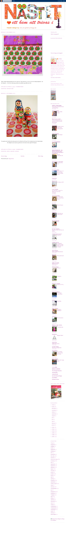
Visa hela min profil (56, 77)
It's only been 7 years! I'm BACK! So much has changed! (57, 191)
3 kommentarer (19, 149)
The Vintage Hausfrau (57, 370)
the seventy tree (55, 220)
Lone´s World (55, 189)
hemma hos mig (54, 459)
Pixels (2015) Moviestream (57, 251)
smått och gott (54, 483)
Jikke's (53, 275)
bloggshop (53, 444)
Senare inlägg (4, 156)
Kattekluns (54, 334)
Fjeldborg (54, 212)
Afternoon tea (55, 264)
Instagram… (59, 276)
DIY (51, 452)
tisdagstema (53, 491)
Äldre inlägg (40, 156)
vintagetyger (10, 88)
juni (52, 419)
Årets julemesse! (60, 255)
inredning (53, 460)
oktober (53, 412)
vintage (17, 151)
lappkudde (53, 464)
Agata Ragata (55, 250)
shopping (52, 480)
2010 (53, 431)
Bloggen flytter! (60, 335)
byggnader (53, 449)
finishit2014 (53, 454)
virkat (52, 511)
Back (58, 221)
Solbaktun (54, 316)
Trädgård (52, 494)
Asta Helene (54, 350)
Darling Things (55, 266)
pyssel (52, 475)
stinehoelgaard (55, 110)
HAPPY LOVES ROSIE (56, 105)
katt (51, 462)
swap (52, 485)
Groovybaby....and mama (57, 161)
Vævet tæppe (59, 134)
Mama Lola (54, 181)
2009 (53, 432)
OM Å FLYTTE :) (60, 284)
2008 (53, 434)
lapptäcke (53, 467)
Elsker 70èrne (55, 358)
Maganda (54, 254)
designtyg (53, 451)
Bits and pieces (60, 317)
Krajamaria (54, 178)
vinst (52, 503)
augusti (53, 415)
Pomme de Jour (55, 379)
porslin (52, 472)
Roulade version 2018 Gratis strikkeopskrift (60, 127)
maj (53, 421)
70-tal (52, 443)
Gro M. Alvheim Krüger (57, 375)
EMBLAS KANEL (55, 262)
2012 (53, 427)
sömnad (52, 486)
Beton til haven (60, 205)
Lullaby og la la (55, 242)
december (54, 408)
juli (52, 417)
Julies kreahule (55, 133)
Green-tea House (55, 291)
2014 (53, 404)
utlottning (52, 499)
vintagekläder (53, 506)
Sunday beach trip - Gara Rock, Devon (60, 198)
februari (53, 423)
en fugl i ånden (55, 346)
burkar (52, 447)
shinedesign (55, 372)
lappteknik (53, 465)
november (54, 410)
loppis (8, 151)
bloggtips (52, 446)
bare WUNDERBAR (56, 141)
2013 (53, 406)
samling (12, 151)
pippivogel (54, 342)
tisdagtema (53, 493)
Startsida (22, 156)
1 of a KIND (54, 367)
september (54, 413)
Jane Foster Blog (56, 195)
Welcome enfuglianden (56, 347)
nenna (53, 300)
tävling (52, 498)
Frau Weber (54, 377)
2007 (53, 436)
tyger (52, 496)
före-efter (53, 456)
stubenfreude (55, 374)
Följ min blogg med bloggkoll (56, 53)
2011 (53, 429)
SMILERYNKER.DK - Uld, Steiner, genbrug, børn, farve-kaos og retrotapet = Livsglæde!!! (57, 152)
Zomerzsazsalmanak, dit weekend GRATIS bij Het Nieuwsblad (57, 121)
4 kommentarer (19, 86)
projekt (52, 473)
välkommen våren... (56, 343)
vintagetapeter (54, 507)
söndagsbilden (54, 488)
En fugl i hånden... (56, 228)
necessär (52, 470)
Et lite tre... (59, 235)
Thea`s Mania (55, 308)
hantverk (52, 457)
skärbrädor (53, 481)
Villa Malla (59, 301)
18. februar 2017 (60, 182)
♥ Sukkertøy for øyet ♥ (57, 234)
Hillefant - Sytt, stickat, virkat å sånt (57, 326)
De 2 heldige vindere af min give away (60, 352)
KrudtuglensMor (55, 169)
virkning (52, 512)
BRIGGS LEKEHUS (56, 368)
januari (53, 425)
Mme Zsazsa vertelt (56, 119)
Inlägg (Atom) (11, 158)
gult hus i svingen (56, 283)
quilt (51, 477)
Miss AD (54, 204)
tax (51, 490)
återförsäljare (53, 514)
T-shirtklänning (60, 327)
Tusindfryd (54, 125)
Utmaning (53, 501)
